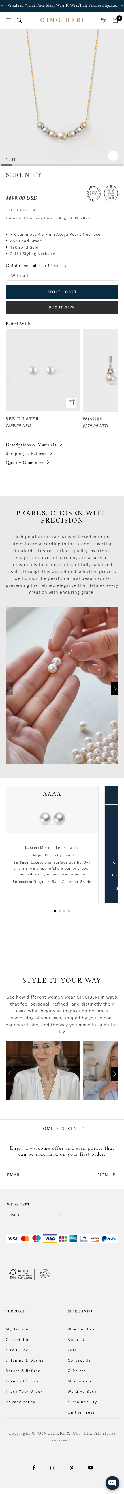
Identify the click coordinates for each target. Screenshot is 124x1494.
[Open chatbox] (112, 1483)
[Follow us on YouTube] (90, 1467)
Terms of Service (24, 1381)
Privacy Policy (20, 1401)
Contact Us (79, 1360)
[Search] (19, 20)
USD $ (15, 1215)
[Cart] (115, 20)
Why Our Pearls (84, 1329)
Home (47, 1128)
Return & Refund (23, 1370)
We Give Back (82, 1391)
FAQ (72, 1349)
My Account (18, 1329)
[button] (116, 379)
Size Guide (17, 1349)
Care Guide (18, 1339)
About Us (77, 1339)
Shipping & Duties (25, 1360)
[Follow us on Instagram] (52, 1467)
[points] (104, 20)
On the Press (81, 1412)
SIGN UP (106, 1174)
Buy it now (62, 307)
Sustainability (82, 1401)
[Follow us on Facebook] (33, 1467)
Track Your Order (24, 1391)
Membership (81, 1381)
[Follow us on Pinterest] (71, 1467)
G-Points (77, 1370)
